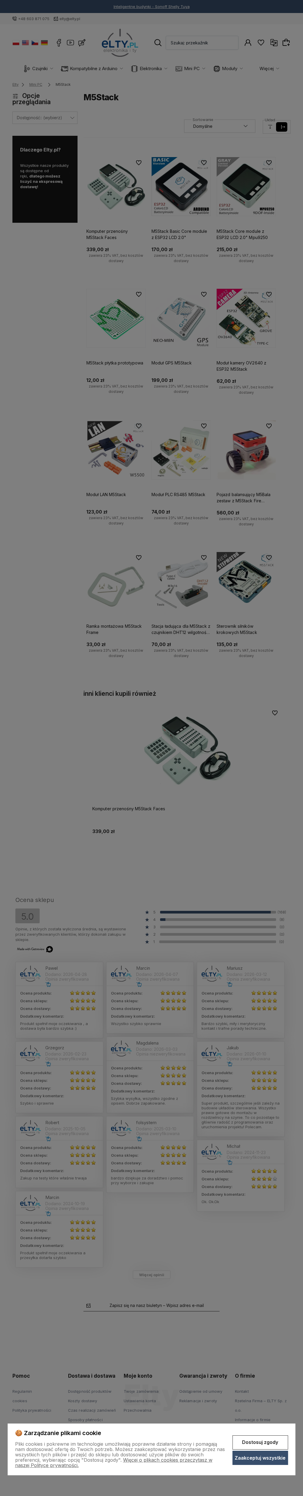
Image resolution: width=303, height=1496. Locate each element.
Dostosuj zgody (260, 1442)
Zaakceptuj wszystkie (260, 1458)
